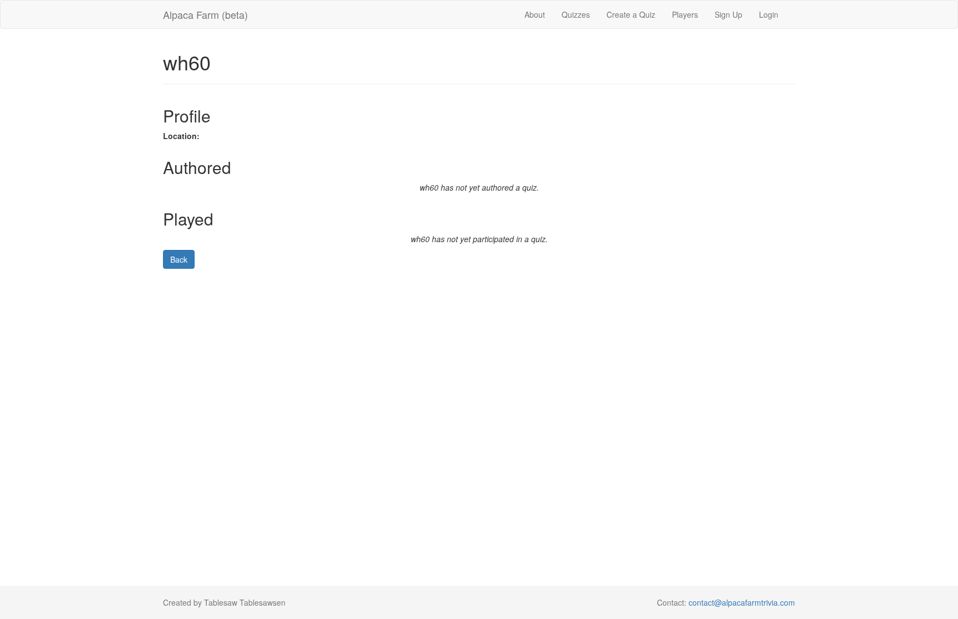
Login (768, 14)
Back (178, 259)
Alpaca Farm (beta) (205, 14)
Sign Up (728, 14)
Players (685, 14)
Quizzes (576, 14)
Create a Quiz (631, 14)
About (534, 14)
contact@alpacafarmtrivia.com (742, 602)
